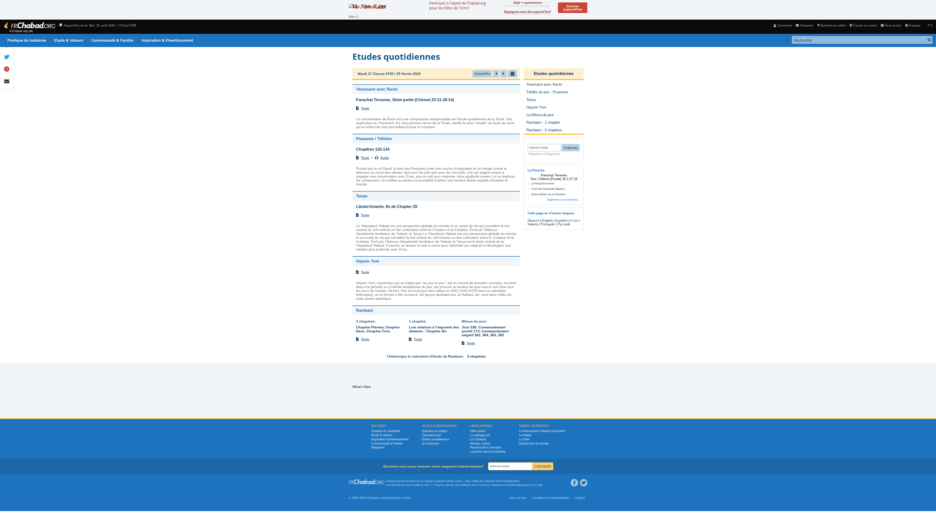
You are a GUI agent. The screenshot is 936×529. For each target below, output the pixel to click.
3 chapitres (365, 321)
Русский (564, 224)
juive (527, 484)
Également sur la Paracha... (563, 199)
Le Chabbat (478, 439)
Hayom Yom (367, 261)
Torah (481, 484)
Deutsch (533, 220)
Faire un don (893, 25)
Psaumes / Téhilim (374, 138)
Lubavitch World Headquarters (502, 481)
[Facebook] (574, 482)
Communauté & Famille (112, 40)
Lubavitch (440, 481)
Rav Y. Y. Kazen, (434, 484)
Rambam (364, 310)
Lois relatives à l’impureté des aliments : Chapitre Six (434, 329)
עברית (573, 220)
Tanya (361, 196)
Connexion (784, 25)
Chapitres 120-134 (373, 149)
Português (548, 224)
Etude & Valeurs (68, 40)
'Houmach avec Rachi (377, 89)
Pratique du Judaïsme (26, 40)
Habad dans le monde (534, 443)
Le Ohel (524, 439)
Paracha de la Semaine (485, 447)
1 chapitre (417, 321)
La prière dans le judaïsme (488, 451)
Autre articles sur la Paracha (548, 194)
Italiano (533, 224)
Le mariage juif (480, 435)
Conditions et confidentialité (550, 498)
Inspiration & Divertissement (167, 40)
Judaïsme (496, 484)
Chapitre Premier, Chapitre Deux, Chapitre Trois (378, 329)
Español (561, 220)
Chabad (428, 481)
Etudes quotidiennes (554, 73)
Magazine (377, 447)
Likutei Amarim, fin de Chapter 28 (386, 206)
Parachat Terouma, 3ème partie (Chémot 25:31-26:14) (405, 100)
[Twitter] (583, 482)
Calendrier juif (431, 435)
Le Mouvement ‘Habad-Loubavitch (542, 431)
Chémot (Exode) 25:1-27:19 (557, 179)
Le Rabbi (525, 435)
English (547, 220)
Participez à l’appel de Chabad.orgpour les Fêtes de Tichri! (457, 5)
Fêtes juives (478, 431)
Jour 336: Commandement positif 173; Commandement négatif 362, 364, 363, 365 (485, 331)
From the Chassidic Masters (548, 188)
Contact (580, 498)
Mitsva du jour (474, 321)
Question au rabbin (833, 25)
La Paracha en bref (542, 183)
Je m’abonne (430, 443)
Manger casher (480, 443)
